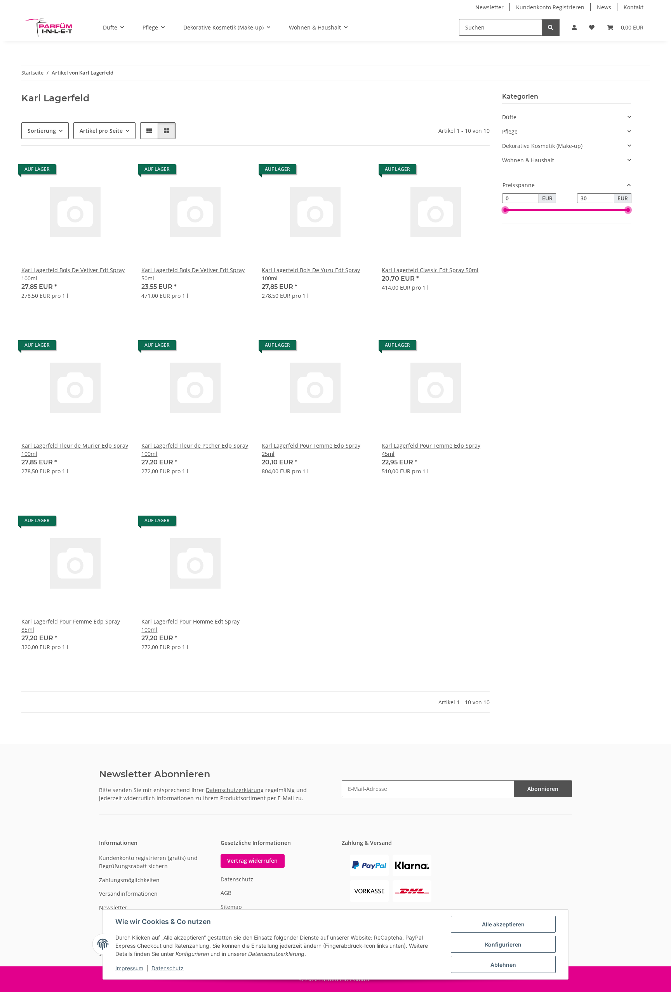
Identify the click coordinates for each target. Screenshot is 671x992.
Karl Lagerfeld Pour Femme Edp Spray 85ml (70, 625)
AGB (226, 892)
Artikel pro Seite (101, 130)
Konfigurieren (503, 944)
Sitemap (231, 906)
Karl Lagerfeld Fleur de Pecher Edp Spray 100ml (194, 449)
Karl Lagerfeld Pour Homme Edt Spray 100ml (190, 625)
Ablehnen (503, 964)
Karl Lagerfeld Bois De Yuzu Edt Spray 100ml (311, 274)
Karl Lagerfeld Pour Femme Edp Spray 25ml (311, 449)
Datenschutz (167, 968)
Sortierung (42, 130)
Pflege (510, 131)
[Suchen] (551, 27)
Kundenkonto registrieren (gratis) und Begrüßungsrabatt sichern (148, 862)
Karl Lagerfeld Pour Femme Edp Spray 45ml (431, 449)
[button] (574, 27)
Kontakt (633, 7)
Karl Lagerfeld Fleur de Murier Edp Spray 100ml (74, 449)
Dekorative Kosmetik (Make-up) (542, 145)
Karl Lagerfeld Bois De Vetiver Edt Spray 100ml (73, 274)
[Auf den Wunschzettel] (115, 171)
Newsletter (489, 7)
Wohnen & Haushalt (528, 160)
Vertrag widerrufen (252, 860)
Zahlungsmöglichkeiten (129, 880)
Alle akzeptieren (503, 924)
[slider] (505, 210)
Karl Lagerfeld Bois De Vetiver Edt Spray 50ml (193, 274)
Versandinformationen (128, 893)
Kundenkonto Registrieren (550, 7)
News (604, 7)
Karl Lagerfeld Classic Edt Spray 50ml (430, 270)
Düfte (509, 117)
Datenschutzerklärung (235, 790)
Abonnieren (542, 788)
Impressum (129, 968)
